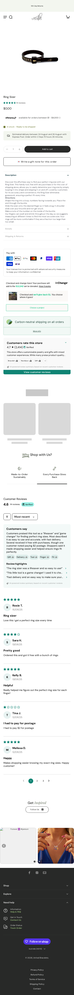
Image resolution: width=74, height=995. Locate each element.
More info (37, 331)
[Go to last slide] (4, 846)
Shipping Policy (37, 984)
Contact (37, 989)
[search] (10, 16)
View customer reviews (37, 372)
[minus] (7, 149)
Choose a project (37, 308)
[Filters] (7, 516)
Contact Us (15, 920)
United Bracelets (40, 958)
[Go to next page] (49, 781)
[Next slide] (70, 846)
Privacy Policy (37, 970)
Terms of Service (37, 979)
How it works (45, 286)
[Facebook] (29, 872)
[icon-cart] (67, 17)
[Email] (44, 872)
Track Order (16, 928)
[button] (9, 103)
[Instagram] (37, 872)
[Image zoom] (37, 55)
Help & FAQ (15, 912)
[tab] (34, 862)
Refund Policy (37, 974)
